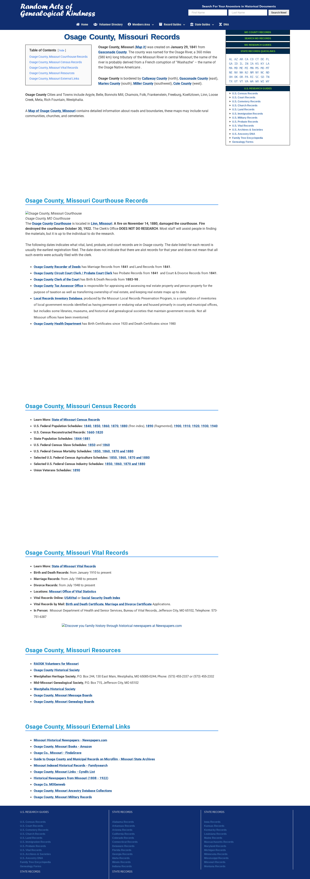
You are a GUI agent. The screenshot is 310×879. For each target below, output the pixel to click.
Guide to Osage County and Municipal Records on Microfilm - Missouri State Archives (94, 759)
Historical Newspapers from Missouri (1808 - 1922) (71, 778)
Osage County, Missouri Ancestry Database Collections (73, 791)
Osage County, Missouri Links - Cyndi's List (64, 772)
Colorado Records (123, 837)
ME (241, 68)
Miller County (143, 83)
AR (241, 59)
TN (267, 77)
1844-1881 (82, 439)
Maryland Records (215, 846)
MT (267, 68)
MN (251, 68)
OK (236, 77)
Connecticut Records (125, 841)
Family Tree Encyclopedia (247, 137)
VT (241, 81)
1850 (96, 426)
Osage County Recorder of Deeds (57, 267)
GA (230, 63)
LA (267, 63)
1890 (149, 426)
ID (236, 63)
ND (267, 72)
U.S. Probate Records (245, 121)
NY (257, 72)
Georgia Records (122, 854)
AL (230, 59)
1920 (195, 426)
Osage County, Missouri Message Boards (63, 695)
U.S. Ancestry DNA (243, 133)
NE (230, 72)
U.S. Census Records (245, 93)
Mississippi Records (216, 858)
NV (236, 72)
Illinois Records (121, 862)
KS (257, 63)
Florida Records (121, 850)
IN (246, 63)
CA (246, 59)
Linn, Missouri (101, 224)
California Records (123, 833)
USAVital (70, 598)
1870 (115, 426)
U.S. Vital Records (243, 125)
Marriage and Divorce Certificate (128, 604)
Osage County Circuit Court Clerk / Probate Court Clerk (73, 273)
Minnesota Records (216, 854)
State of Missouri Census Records (76, 420)
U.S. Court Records (243, 97)
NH (241, 72)
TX (230, 81)
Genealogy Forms (242, 141)
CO (251, 59)
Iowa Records (212, 821)
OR (241, 77)
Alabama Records (123, 821)
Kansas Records (214, 825)
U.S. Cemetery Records (246, 101)
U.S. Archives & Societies (247, 129)
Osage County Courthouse (51, 224)
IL (241, 63)
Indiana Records (122, 866)
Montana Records (214, 866)
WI (262, 81)
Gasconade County (112, 52)
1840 (87, 426)
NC (262, 72)
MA (230, 68)
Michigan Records (215, 850)
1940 (214, 426)
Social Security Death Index (100, 598)
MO (262, 68)
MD (236, 68)
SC (257, 77)
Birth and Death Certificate (85, 604)
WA (251, 81)
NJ (246, 72)
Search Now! (279, 12)
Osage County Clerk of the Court (57, 279)
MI (246, 68)
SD (262, 77)
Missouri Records (214, 862)
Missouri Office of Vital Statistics (72, 591)
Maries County (109, 83)
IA (251, 63)
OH (230, 77)
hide (61, 50)
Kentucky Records (215, 829)
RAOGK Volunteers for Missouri (56, 664)
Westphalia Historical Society (54, 689)
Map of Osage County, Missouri (51, 111)
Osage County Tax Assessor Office (58, 286)
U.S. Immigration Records (247, 113)
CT (257, 59)
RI (251, 77)
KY (262, 63)
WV (257, 81)
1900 (177, 426)
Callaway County (154, 78)
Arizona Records (122, 829)
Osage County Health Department (57, 324)
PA (246, 77)
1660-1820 (95, 432)
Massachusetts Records (219, 841)
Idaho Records (121, 858)
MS (257, 68)
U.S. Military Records (244, 117)
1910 (186, 426)
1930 (205, 426)
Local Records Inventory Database (58, 298)
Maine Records (213, 837)
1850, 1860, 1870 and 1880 (113, 451)
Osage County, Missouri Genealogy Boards (64, 702)
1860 (105, 426)
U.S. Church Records (244, 105)
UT (236, 81)
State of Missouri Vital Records (74, 566)
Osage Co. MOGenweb (49, 784)
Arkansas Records (123, 825)
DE (262, 59)
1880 (124, 426)
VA (246, 81)
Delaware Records (123, 846)
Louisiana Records (215, 833)
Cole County (182, 83)
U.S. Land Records (243, 109)
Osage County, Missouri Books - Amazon (63, 746)
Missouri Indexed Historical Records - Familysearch (71, 765)
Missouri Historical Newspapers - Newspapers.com (70, 740)
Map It (140, 47)
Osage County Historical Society (57, 670)
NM (251, 72)
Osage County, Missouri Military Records (63, 797)
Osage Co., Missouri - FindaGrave (57, 753)
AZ (236, 59)
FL (267, 59)
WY (267, 81)
